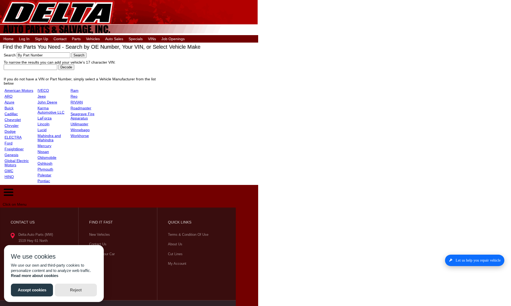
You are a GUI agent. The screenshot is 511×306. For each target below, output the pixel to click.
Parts (76, 39)
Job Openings (173, 39)
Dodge (10, 131)
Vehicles (93, 39)
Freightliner (14, 149)
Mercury (44, 146)
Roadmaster (81, 108)
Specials (136, 39)
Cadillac (11, 114)
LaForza (45, 118)
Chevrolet (13, 120)
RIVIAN (77, 102)
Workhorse (80, 136)
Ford (9, 143)
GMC (9, 171)
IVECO (43, 90)
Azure (9, 102)
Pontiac (44, 181)
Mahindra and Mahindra (49, 138)
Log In (24, 39)
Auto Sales (114, 39)
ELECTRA (13, 137)
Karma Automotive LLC (51, 110)
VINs (152, 39)
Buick (9, 108)
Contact (60, 39)
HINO (9, 177)
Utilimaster (79, 124)
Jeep (42, 96)
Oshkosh (45, 163)
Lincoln (44, 124)
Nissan (43, 152)
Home (8, 39)
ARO (9, 96)
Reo (74, 96)
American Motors (19, 90)
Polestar (44, 175)
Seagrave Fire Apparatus (82, 116)
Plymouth (45, 169)
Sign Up (41, 39)
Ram (75, 90)
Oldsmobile (47, 157)
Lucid (42, 130)
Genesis (11, 155)
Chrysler (12, 125)
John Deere (47, 102)
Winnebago (80, 130)
